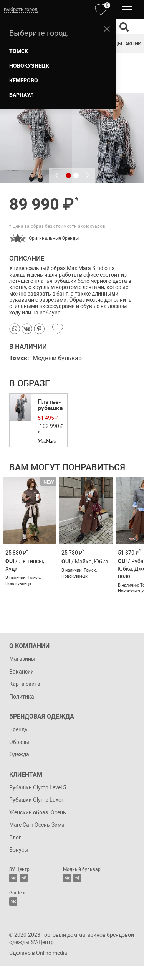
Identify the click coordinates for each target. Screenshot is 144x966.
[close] (106, 29)
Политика (21, 697)
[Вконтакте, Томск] (13, 878)
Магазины (22, 659)
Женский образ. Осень (37, 812)
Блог (15, 837)
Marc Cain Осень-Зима (37, 825)
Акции (133, 44)
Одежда (19, 754)
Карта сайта (24, 684)
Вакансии (21, 672)
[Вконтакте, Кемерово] (13, 901)
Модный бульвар (57, 358)
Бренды (19, 729)
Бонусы (18, 850)
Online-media (51, 953)
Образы (19, 742)
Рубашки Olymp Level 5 (37, 787)
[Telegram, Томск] (24, 878)
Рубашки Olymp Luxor (36, 800)
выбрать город (21, 9)
